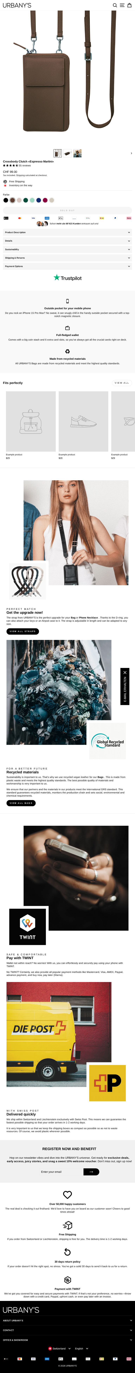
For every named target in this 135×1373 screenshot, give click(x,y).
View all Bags (21, 803)
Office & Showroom (15, 1340)
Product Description (15, 232)
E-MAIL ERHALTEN (125, 689)
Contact (8, 1330)
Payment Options (14, 266)
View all (122, 383)
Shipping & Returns (15, 258)
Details (8, 241)
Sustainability (12, 249)
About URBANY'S (13, 1320)
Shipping (20, 175)
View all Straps (23, 631)
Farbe (6, 194)
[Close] (125, 672)
